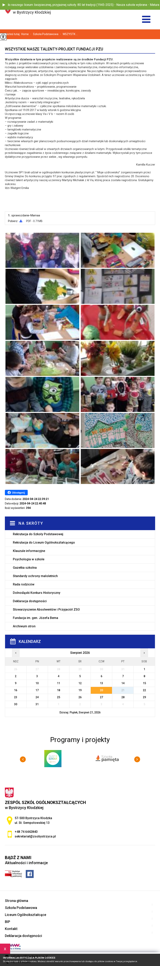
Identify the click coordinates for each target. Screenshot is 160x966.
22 (144, 690)
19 (80, 690)
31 (37, 704)
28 (122, 697)
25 (58, 697)
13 (101, 683)
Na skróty (31, 523)
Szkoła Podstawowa (44, 34)
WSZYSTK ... (69, 34)
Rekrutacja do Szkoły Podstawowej (38, 534)
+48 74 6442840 (26, 832)
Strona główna (16, 901)
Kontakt (11, 929)
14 (122, 683)
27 (101, 697)
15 (144, 683)
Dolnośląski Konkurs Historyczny (36, 593)
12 (80, 683)
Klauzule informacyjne (29, 551)
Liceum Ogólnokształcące (25, 915)
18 (58, 690)
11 (58, 683)
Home (25, 34)
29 (144, 697)
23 (15, 697)
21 (122, 690)
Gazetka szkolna (25, 567)
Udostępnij (18, 492)
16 (15, 690)
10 (37, 683)
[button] (4, 5)
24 (37, 697)
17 (37, 690)
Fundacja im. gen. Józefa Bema (35, 618)
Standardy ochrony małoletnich (35, 576)
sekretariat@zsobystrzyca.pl (35, 836)
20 (101, 690)
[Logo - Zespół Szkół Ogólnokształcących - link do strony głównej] (39, 10)
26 (80, 697)
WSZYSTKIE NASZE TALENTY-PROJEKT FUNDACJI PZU (54, 49)
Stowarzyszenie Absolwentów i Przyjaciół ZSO (46, 609)
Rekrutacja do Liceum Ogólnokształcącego (44, 542)
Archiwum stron (24, 626)
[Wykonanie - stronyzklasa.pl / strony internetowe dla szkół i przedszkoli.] (12, 947)
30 (15, 704)
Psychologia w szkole (28, 559)
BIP (7, 922)
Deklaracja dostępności (30, 601)
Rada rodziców (23, 584)
